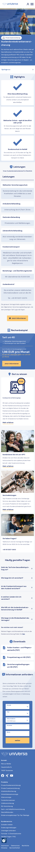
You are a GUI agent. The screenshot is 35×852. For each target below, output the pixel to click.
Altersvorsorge (6, 797)
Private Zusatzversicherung (10, 788)
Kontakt (3, 840)
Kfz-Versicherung (7, 806)
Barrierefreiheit (15, 848)
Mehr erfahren (8, 423)
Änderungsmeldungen (8, 828)
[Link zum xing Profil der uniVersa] (7, 775)
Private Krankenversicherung (11, 785)
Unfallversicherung (7, 803)
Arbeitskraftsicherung (8, 791)
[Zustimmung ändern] (4, 840)
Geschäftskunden (7, 812)
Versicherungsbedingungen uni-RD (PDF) (18, 665)
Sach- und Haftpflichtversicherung (13, 809)
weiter (17, 740)
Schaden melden (7, 825)
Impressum (5, 846)
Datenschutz (15, 846)
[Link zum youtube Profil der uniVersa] (11, 775)
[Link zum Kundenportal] (26, 4)
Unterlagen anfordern (8, 831)
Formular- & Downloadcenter (11, 834)
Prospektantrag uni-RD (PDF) (19, 657)
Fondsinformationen (8, 800)
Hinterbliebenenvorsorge (9, 794)
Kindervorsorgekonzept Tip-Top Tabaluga (15, 815)
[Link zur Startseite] (10, 4)
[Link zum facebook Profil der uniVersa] (2, 775)
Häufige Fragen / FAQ (8, 837)
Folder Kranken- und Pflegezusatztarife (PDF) (19, 648)
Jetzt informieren (19, 318)
